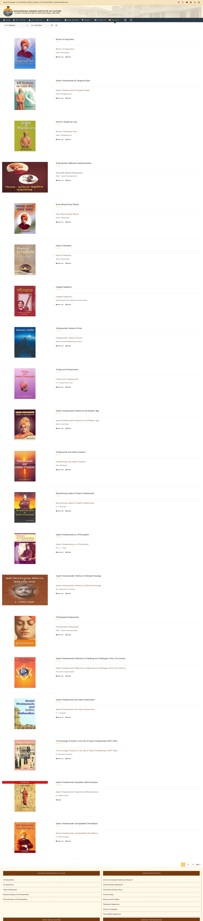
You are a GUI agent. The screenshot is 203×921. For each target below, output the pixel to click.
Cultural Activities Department (113, 885)
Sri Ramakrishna (8, 880)
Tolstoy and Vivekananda (67, 369)
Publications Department (111, 904)
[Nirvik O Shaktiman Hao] (25, 136)
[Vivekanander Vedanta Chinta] (25, 342)
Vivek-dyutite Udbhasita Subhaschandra (73, 163)
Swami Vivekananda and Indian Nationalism (75, 699)
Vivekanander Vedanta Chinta (69, 328)
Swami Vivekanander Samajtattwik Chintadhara (77, 823)
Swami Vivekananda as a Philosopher (72, 534)
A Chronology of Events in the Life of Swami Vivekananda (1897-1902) (86, 741)
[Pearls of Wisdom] (25, 259)
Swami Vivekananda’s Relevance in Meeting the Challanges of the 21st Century (90, 658)
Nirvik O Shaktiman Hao (66, 122)
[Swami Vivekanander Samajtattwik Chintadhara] (25, 837)
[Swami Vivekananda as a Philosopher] (25, 548)
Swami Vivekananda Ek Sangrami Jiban (73, 80)
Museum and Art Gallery (111, 899)
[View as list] (56, 25)
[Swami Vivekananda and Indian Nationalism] (25, 713)
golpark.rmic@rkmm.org (61, 2)
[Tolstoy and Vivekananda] (25, 383)
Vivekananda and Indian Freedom (71, 452)
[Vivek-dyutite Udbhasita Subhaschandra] (25, 177)
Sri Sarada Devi (8, 885)
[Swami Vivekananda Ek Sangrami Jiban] (25, 94)
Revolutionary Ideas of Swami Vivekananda (75, 493)
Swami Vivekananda (10, 889)
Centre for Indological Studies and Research (118, 880)
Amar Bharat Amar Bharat (67, 204)
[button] (131, 20)
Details (69, 57)
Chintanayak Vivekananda (67, 617)
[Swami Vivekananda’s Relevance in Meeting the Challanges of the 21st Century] (25, 672)
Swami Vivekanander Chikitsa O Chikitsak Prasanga (78, 576)
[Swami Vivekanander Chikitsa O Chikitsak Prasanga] (25, 590)
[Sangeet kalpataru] (25, 301)
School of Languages (110, 909)
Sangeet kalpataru (64, 287)
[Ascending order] (27, 25)
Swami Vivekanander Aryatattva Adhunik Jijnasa (77, 782)
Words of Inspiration (65, 39)
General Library (108, 894)
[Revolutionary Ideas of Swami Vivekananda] (25, 507)
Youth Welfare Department (112, 914)
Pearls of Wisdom (64, 245)
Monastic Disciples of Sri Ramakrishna (16, 894)
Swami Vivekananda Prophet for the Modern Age (77, 410)
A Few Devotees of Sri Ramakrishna (15, 899)
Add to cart (60, 57)
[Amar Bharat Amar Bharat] (25, 218)
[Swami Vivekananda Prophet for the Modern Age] (25, 425)
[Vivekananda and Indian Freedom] (25, 466)
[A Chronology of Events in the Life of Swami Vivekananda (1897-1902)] (25, 755)
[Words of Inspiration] (25, 53)
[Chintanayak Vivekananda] (25, 631)
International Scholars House (112, 889)
